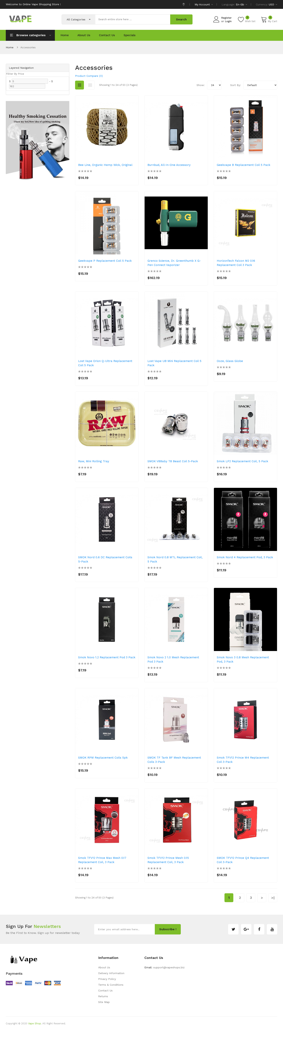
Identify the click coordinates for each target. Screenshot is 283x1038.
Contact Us (105, 990)
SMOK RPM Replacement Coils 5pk (103, 757)
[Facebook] (259, 929)
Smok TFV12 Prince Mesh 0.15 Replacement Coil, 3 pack (168, 860)
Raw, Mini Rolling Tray (93, 461)
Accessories (28, 47)
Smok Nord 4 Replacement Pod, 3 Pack (245, 557)
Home (9, 47)
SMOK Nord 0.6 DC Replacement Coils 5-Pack (105, 559)
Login (228, 21)
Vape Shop (34, 1023)
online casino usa (131, 1029)
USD (272, 4)
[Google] (246, 929)
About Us (104, 967)
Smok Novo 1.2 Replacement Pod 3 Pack (106, 657)
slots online (87, 1035)
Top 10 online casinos (226, 1035)
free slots (73, 1035)
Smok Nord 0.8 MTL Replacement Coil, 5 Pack (175, 559)
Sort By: (235, 85)
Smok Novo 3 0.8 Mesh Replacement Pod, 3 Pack (243, 659)
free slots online (225, 1029)
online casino (103, 1035)
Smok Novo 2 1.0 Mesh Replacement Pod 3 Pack (173, 659)
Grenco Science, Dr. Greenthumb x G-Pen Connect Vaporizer (174, 263)
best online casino (176, 1035)
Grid (79, 85)
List (90, 85)
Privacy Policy (107, 978)
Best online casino (59, 1029)
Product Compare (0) (89, 75)
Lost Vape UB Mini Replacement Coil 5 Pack (174, 363)
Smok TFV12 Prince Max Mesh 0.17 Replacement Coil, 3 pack (102, 860)
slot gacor (118, 1035)
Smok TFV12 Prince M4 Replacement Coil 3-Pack (243, 760)
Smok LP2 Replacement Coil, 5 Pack (242, 461)
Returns (103, 996)
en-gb (240, 4)
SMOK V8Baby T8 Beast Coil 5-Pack (172, 461)
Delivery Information (111, 973)
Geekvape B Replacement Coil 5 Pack (243, 165)
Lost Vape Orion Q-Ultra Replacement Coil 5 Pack (105, 363)
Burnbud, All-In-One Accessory (169, 165)
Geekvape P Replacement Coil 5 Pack (105, 260)
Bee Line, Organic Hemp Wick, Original (105, 165)
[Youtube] (272, 929)
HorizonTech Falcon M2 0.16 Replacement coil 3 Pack (236, 263)
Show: (201, 85)
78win (116, 1029)
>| (273, 898)
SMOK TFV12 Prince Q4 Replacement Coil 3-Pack (243, 860)
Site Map (104, 1002)
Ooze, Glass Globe (230, 361)
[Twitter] (233, 929)
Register (226, 17)
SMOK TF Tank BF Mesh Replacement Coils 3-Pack (174, 760)
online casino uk (81, 1029)
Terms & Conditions (110, 984)
